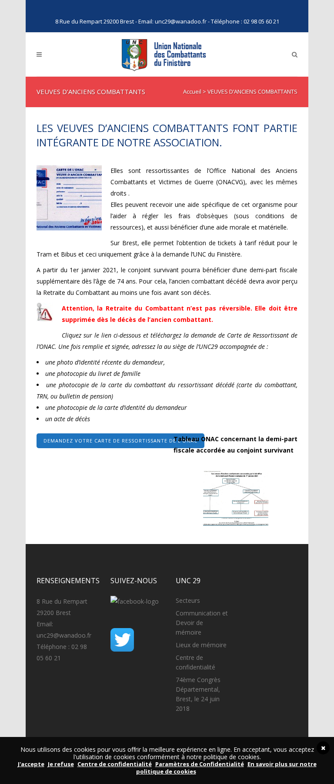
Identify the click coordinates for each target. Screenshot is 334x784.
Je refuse (61, 764)
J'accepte (31, 764)
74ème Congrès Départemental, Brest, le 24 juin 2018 (198, 694)
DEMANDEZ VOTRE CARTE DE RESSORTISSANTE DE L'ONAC (120, 440)
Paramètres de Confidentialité (199, 764)
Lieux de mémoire (201, 645)
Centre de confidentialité (195, 662)
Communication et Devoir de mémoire (202, 622)
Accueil (192, 91)
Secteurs (188, 600)
